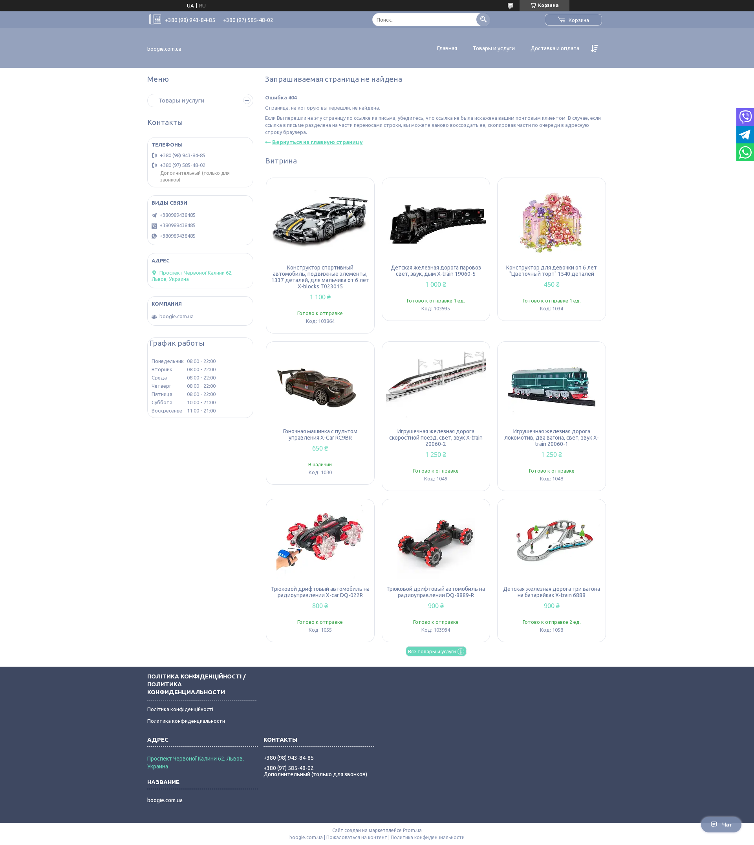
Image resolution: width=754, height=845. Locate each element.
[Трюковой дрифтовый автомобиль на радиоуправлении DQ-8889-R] (436, 542)
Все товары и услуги (432, 651)
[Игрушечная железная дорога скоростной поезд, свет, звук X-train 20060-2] (436, 385)
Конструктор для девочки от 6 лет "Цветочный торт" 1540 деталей (551, 270)
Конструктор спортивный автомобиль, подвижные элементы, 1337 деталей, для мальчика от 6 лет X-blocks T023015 (320, 277)
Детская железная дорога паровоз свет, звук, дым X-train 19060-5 (436, 270)
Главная (447, 48)
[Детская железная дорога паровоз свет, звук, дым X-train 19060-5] (436, 221)
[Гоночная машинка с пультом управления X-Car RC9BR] (320, 385)
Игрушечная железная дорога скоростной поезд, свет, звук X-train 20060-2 (436, 437)
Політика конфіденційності (180, 709)
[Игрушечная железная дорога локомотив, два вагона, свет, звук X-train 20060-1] (551, 385)
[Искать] (483, 19)
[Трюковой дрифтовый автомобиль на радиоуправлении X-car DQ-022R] (320, 542)
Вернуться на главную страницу (317, 142)
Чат (727, 824)
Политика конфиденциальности (186, 721)
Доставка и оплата (555, 48)
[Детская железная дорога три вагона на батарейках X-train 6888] (551, 542)
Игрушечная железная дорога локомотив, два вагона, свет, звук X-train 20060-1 (551, 437)
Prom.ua (412, 830)
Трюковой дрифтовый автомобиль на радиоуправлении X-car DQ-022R (320, 592)
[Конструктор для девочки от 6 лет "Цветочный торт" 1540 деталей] (551, 221)
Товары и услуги (494, 48)
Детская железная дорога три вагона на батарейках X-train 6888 (551, 592)
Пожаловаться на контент (356, 837)
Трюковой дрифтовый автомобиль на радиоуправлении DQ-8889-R (435, 592)
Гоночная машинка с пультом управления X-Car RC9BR (320, 434)
